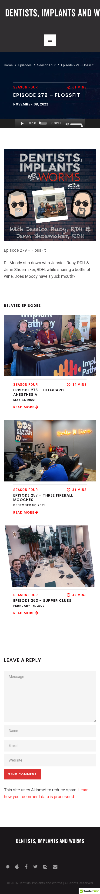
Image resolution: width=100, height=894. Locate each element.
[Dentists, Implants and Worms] (50, 842)
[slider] (43, 123)
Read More (24, 407)
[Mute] (67, 124)
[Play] (22, 123)
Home (8, 65)
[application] (50, 123)
